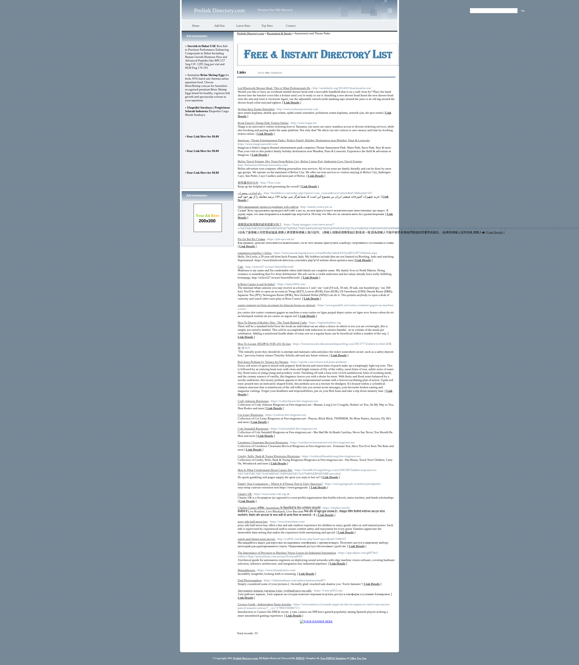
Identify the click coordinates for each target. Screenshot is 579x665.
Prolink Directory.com (219, 10)
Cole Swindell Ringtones (253, 428)
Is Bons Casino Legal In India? (256, 284)
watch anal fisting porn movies (256, 539)
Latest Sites (243, 25)
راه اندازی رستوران (250, 193)
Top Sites (267, 25)
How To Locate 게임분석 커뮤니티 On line (264, 344)
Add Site (219, 25)
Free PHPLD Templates (333, 658)
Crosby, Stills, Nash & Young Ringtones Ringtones (269, 456)
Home (195, 25)
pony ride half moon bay (253, 521)
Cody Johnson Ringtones (253, 401)
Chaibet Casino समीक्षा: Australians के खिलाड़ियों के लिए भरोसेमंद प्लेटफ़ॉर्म (279, 507)
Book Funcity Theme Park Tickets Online (263, 123)
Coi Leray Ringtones (250, 415)
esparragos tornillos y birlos (255, 253)
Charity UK (245, 494)
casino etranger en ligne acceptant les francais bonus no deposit (276, 305)
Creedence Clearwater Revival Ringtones (263, 442)
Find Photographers (250, 580)
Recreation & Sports (279, 33)
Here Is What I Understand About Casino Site (265, 470)
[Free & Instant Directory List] (318, 64)
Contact (291, 25)
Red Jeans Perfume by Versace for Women (263, 362)
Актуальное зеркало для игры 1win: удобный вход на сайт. (275, 590)
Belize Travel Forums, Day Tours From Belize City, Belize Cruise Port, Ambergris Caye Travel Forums (300, 161)
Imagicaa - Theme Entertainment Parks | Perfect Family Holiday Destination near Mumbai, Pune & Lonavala (304, 140)
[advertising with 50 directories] (316, 621)
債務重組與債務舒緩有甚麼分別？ (260, 224)
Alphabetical (276, 73)
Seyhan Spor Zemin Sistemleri (256, 109)
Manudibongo (246, 570)
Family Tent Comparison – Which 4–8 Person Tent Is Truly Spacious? (280, 483)
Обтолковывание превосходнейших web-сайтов (268, 206)
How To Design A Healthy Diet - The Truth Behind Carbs (272, 322)
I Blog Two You (358, 658)
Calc (240, 266)
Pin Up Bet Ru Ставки (251, 239)
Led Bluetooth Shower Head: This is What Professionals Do (274, 88)
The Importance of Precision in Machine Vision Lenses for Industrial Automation (287, 552)
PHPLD (300, 658)
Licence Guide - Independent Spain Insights (264, 604)
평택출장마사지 (248, 182)
